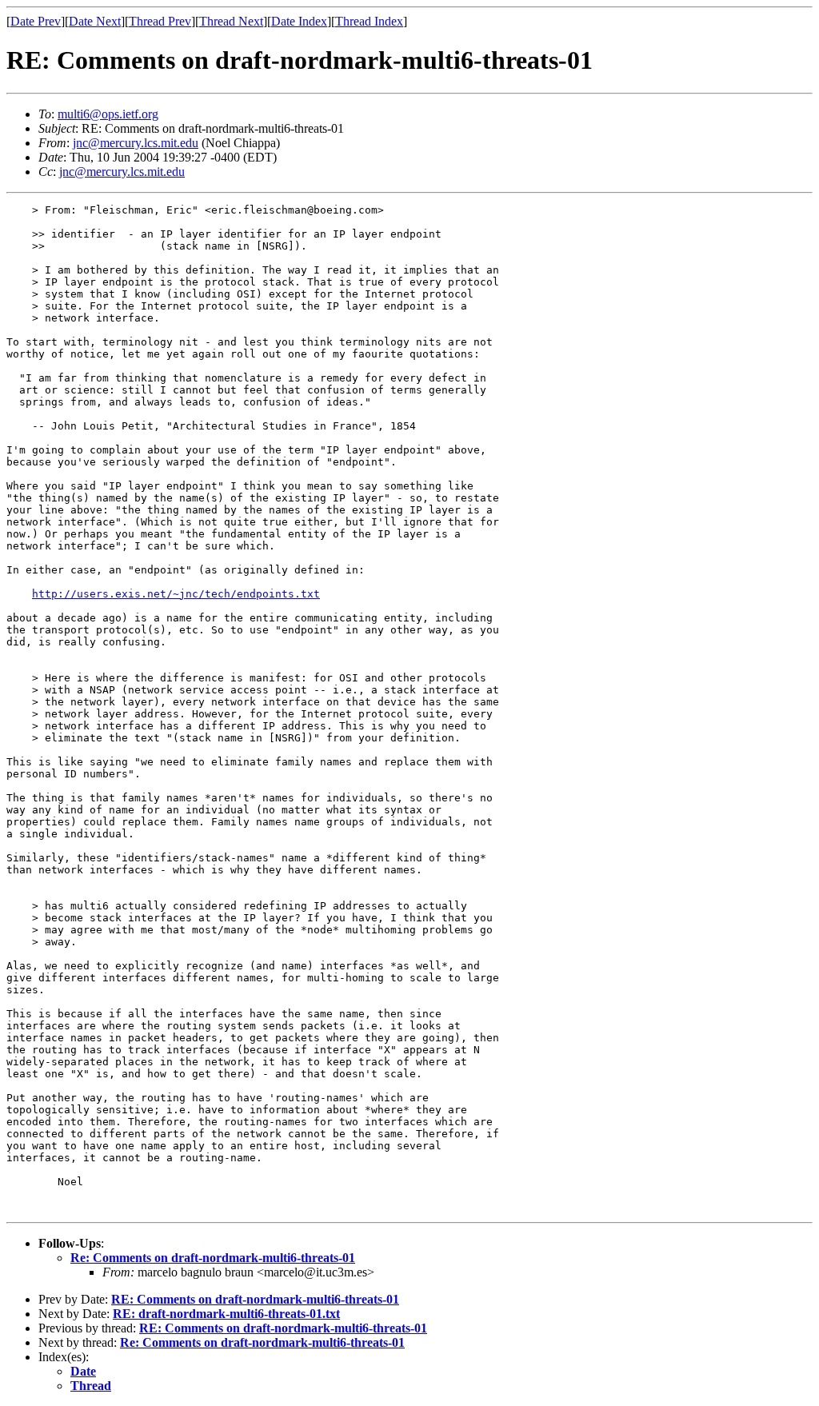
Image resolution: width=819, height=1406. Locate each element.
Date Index (299, 21)
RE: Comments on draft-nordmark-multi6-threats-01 (255, 1299)
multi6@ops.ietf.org (108, 114)
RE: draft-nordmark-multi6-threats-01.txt (226, 1313)
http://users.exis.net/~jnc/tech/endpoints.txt (176, 594)
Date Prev (35, 21)
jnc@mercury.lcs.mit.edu (135, 143)
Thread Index (369, 21)
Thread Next (231, 21)
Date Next (95, 21)
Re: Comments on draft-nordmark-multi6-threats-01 (212, 1257)
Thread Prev (160, 21)
